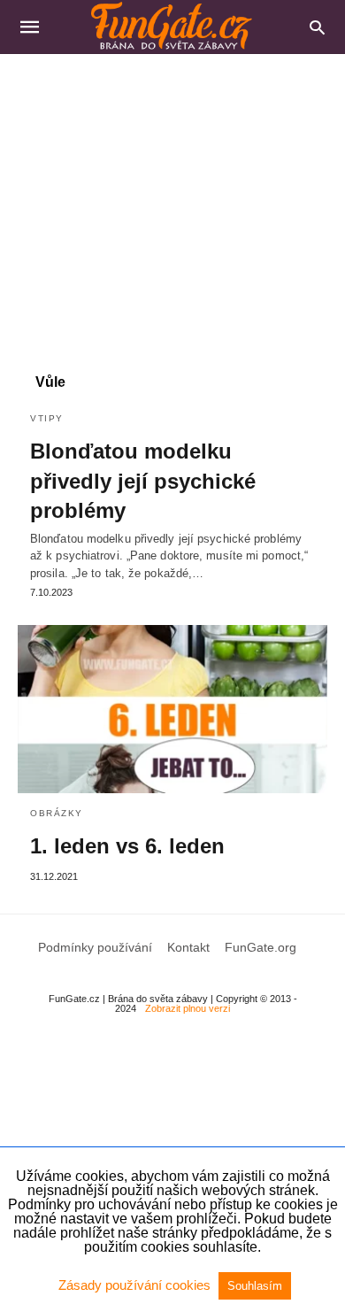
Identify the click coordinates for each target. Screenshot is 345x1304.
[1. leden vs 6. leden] (172, 709)
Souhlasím (254, 1285)
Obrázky (56, 813)
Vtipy (47, 418)
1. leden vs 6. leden (127, 846)
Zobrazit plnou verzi (187, 1008)
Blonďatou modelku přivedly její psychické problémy (143, 480)
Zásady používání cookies (136, 1284)
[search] (317, 27)
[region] (172, 204)
